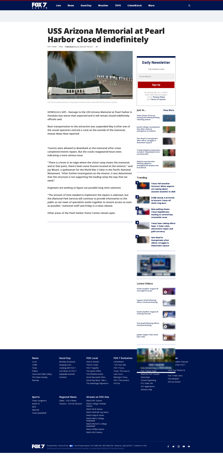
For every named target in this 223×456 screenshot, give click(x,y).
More (151, 5)
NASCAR (35, 410)
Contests (63, 377)
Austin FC (36, 403)
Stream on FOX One (97, 396)
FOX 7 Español (92, 368)
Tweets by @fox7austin (148, 376)
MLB (34, 407)
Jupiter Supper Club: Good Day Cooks (147, 335)
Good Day (65, 358)
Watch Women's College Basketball (96, 425)
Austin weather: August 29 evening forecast (147, 313)
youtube (184, 446)
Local (34, 361)
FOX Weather (173, 378)
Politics (35, 371)
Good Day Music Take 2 (96, 380)
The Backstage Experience (97, 383)
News (61, 47)
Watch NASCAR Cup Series (97, 412)
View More (168, 110)
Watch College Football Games (96, 404)
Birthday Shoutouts (67, 361)
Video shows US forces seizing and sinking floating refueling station (148, 117)
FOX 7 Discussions (121, 380)
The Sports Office (93, 371)
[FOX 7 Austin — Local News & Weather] (40, 5)
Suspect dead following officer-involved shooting (147, 301)
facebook (168, 446)
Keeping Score (65, 365)
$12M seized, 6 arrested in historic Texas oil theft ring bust (162, 200)
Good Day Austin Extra (95, 377)
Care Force (118, 374)
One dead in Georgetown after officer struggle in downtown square (147, 140)
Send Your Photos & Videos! (176, 371)
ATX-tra (117, 383)
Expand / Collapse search (189, 5)
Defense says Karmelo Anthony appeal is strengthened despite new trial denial (148, 164)
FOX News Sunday (39, 377)
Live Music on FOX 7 (67, 371)
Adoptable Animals (67, 374)
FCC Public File (147, 383)
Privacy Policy (159, 97)
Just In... (141, 110)
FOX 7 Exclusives (123, 358)
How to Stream (92, 361)
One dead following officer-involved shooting (148, 324)
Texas (34, 368)
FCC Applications (148, 386)
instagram (179, 446)
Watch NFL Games (94, 400)
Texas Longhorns (39, 400)
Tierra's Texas (92, 365)
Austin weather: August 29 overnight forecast (147, 289)
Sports (36, 396)
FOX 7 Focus (119, 368)
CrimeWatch (119, 361)
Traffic (34, 365)
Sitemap (35, 380)
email (189, 446)
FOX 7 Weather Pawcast (178, 361)
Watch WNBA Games (95, 429)
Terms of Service (157, 99)
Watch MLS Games (94, 432)
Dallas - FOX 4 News (67, 400)
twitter (173, 446)
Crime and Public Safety (42, 374)
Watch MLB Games (94, 409)
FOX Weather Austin (94, 374)
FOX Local (92, 358)
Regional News (68, 396)
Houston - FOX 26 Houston (70, 403)
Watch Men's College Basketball (95, 419)
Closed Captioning (148, 380)
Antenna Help (146, 389)
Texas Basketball (39, 413)
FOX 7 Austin (52, 47)
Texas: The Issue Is (122, 371)
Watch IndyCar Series (95, 415)
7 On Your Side (120, 365)
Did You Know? (174, 382)
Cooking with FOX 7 (67, 368)
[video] (169, 291)
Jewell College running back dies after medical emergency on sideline (148, 129)
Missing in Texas (120, 377)
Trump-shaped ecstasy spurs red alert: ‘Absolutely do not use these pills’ (148, 152)
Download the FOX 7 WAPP (176, 366)
